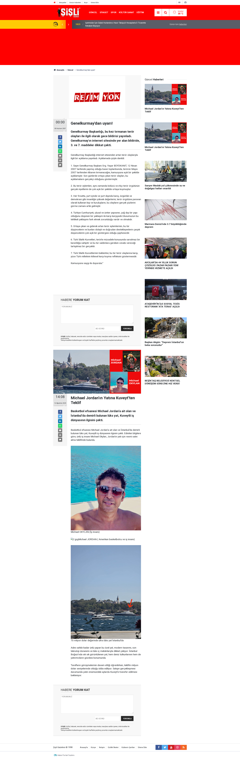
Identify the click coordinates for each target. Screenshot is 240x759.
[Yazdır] (60, 160)
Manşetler (62, 3)
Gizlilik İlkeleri (113, 747)
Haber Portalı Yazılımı (66, 755)
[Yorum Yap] (60, 165)
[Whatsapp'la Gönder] (60, 151)
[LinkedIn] (60, 146)
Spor (113, 12)
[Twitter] (60, 142)
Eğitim (140, 12)
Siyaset (104, 12)
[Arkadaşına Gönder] (60, 156)
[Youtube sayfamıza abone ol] (171, 747)
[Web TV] (179, 2)
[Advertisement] (120, 47)
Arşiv (86, 3)
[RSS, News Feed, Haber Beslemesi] (183, 747)
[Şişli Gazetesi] (68, 12)
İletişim (102, 747)
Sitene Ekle (95, 3)
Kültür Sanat (126, 12)
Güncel (93, 12)
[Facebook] (60, 137)
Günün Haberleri (75, 3)
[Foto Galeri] (185, 2)
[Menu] (158, 12)
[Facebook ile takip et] (159, 747)
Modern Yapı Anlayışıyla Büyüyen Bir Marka (103, 24)
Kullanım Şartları (128, 747)
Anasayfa (84, 747)
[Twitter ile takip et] (165, 747)
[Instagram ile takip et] (177, 747)
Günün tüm (178, 24)
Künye (93, 747)
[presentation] (62, 24)
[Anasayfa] (54, 3)
